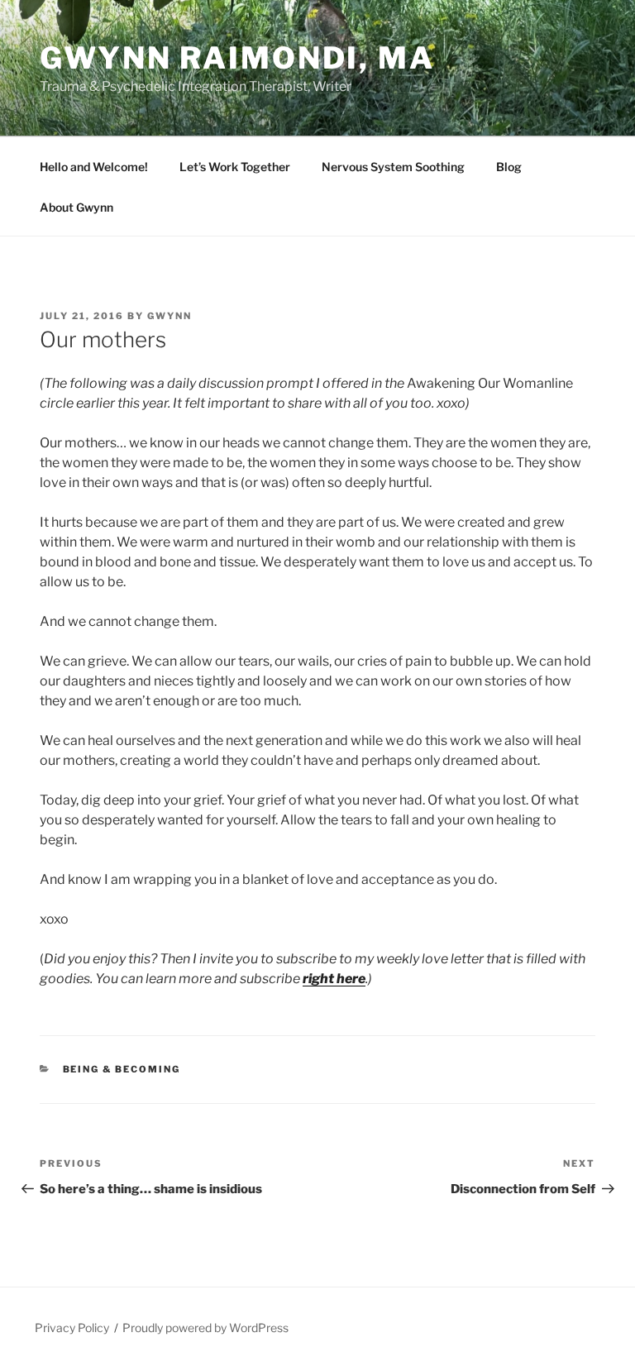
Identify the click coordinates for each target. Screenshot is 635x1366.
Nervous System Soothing (393, 167)
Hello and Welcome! (94, 167)
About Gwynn (76, 207)
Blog (509, 167)
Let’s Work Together (234, 167)
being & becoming (122, 1069)
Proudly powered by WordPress (205, 1328)
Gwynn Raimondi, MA (237, 58)
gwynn (169, 316)
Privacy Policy (72, 1328)
